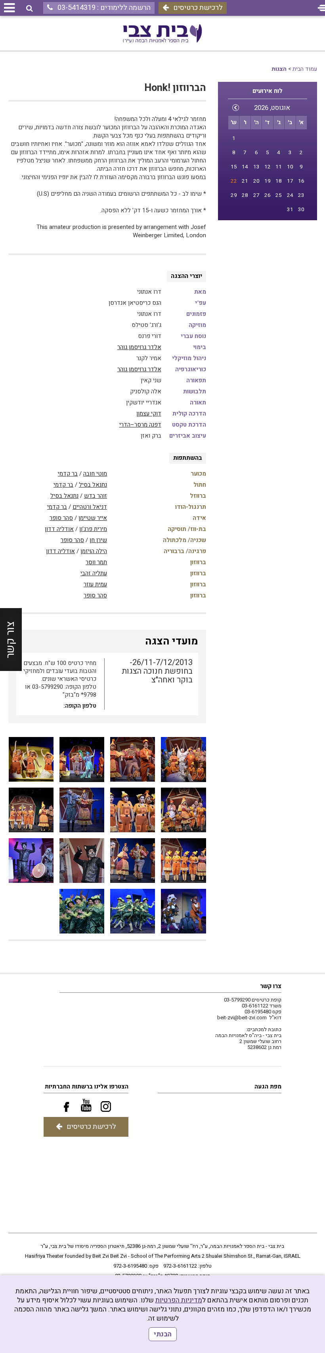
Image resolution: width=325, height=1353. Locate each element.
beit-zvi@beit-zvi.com (242, 1017)
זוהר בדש (95, 495)
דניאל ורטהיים (90, 507)
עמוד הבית (304, 69)
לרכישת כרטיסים (198, 7)
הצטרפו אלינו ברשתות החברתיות (86, 1086)
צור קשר (10, 639)
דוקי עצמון (148, 413)
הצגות (279, 69)
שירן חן (98, 540)
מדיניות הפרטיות (178, 1300)
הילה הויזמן (93, 551)
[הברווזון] (183, 759)
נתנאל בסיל (93, 484)
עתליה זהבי (93, 573)
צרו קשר (270, 986)
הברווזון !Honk (175, 88)
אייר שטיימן (92, 518)
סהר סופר (61, 518)
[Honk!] (132, 860)
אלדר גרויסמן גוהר (139, 347)
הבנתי (163, 1334)
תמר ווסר (96, 562)
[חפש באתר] (29, 8)
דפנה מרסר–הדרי (140, 424)
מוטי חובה (95, 473)
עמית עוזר (95, 584)
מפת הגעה (267, 1086)
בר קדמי (68, 473)
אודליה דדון (59, 529)
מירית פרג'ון (93, 529)
